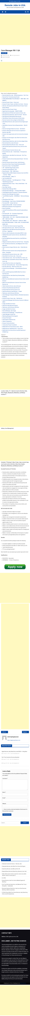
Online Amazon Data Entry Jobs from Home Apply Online (14, 141)
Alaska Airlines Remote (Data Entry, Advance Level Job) (14, 871)
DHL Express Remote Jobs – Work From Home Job (13, 227)
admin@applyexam (16, 55)
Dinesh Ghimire (23, 983)
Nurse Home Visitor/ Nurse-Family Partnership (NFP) (13, 164)
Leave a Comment (6, 57)
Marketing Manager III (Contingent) (10, 316)
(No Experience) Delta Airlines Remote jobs (11, 116)
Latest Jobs (4, 53)
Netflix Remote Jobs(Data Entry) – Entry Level (12, 328)
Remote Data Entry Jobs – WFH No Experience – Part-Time (15, 95)
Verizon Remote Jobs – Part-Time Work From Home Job (14, 257)
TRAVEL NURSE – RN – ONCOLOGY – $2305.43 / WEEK (14, 220)
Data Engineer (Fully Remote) (8, 319)
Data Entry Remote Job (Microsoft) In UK (11, 868)
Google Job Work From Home (8, 303)
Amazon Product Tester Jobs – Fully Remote (12, 298)
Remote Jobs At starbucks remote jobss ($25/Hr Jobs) (14, 233)
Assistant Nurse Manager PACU (9, 188)
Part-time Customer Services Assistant (10, 757)
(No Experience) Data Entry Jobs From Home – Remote (14, 114)
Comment (5, 778)
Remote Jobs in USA (15, 5)
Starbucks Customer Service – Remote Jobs (12, 863)
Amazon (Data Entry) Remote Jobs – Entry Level (13, 144)
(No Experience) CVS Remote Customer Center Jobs (13, 112)
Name (4, 792)
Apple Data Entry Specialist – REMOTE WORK (12, 111)
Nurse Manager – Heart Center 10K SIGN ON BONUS (13, 201)
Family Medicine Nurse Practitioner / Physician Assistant (14, 192)
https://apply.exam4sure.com (13, 740)
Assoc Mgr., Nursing (6, 187)
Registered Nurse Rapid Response (9, 215)
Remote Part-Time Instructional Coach (10, 97)
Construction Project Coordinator (9, 324)
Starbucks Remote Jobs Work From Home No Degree (13, 866)
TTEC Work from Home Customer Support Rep (12, 226)
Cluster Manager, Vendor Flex (8, 314)
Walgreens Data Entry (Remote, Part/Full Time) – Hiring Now (15, 241)
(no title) (4, 877)
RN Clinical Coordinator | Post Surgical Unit (11, 206)
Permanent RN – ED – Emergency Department (12, 213)
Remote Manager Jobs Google (9, 310)
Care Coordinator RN (6, 178)
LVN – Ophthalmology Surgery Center (10, 167)
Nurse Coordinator (6, 208)
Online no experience (7, 321)
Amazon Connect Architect (8, 323)
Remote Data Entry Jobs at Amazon (10, 143)
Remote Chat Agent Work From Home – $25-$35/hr (13, 128)
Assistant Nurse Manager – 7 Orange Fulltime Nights (13, 190)
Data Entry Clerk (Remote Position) (10, 305)
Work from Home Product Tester (9, 109)
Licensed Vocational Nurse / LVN (9, 169)
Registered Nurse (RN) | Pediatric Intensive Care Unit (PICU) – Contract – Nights (26, 732)
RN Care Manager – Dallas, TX (9, 176)
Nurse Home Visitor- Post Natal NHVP (10, 165)
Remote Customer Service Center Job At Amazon (13, 162)
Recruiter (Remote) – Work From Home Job (11, 266)
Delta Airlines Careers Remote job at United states (13, 118)
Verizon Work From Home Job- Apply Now (11, 263)
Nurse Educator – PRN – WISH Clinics (10, 171)
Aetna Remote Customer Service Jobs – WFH (12, 254)
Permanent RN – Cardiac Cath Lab (9, 203)
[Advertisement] (15, 30)
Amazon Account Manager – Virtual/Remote (12, 312)
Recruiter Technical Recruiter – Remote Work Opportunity (15, 264)
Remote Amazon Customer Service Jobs (11, 150)
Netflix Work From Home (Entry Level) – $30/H (12, 326)
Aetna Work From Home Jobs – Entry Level (11, 256)
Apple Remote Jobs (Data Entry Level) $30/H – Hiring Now (14, 751)
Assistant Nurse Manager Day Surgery (10, 194)
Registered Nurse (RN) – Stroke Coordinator (12, 204)
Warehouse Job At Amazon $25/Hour (10, 293)
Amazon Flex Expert (6, 317)
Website (4, 803)
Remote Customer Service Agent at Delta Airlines (13, 120)
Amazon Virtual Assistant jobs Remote (11, 287)
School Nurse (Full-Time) (7, 199)
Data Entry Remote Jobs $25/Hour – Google (12, 291)
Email (4, 797)
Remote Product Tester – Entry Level (10, 102)
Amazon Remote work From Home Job (11, 289)
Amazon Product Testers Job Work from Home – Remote (15, 104)
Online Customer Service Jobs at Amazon (11, 286)
